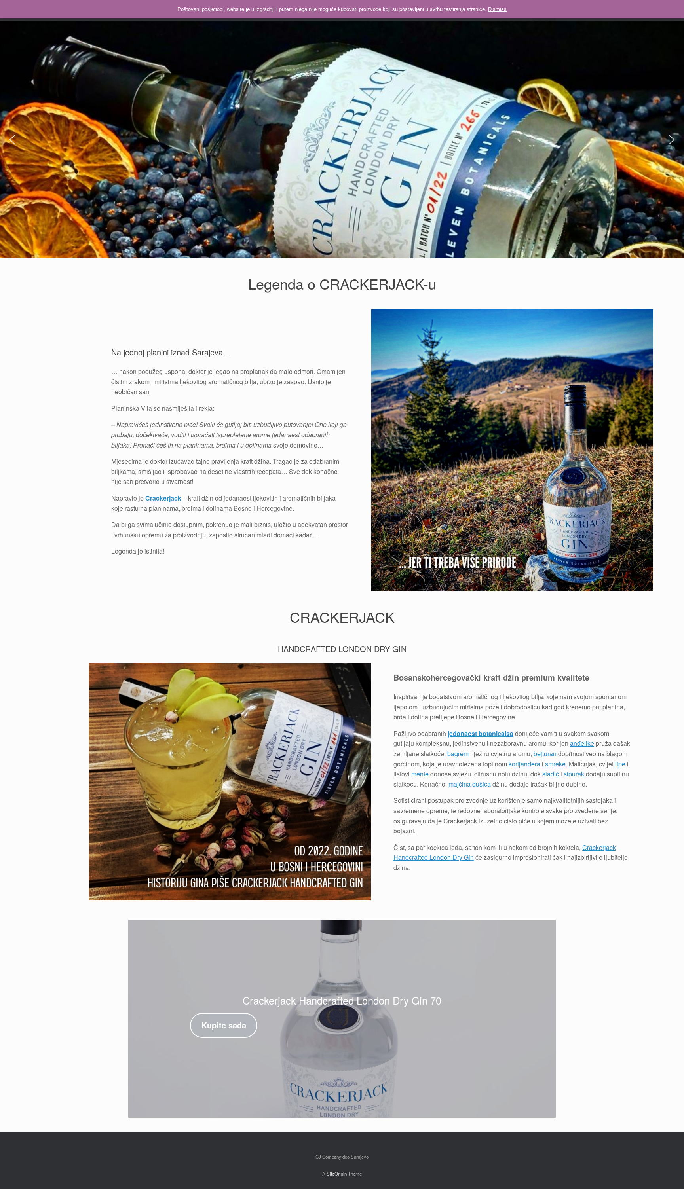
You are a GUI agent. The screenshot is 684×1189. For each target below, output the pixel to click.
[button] (12, 139)
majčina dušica (469, 784)
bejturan (545, 753)
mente (420, 773)
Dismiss (497, 9)
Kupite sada (223, 1025)
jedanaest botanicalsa (480, 733)
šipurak (574, 773)
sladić (550, 773)
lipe (621, 763)
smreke (555, 763)
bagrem (458, 753)
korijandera (524, 763)
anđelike (582, 743)
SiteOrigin (337, 1173)
